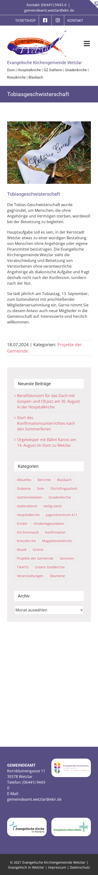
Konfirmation (55, 532)
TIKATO (23, 567)
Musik (21, 549)
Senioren (67, 558)
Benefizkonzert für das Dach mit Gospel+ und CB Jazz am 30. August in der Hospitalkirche (48, 401)
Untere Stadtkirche (50, 567)
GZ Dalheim (53, 70)
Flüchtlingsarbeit (63, 488)
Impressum (57, 867)
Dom (11, 70)
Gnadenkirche (76, 70)
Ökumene (57, 576)
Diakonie (24, 488)
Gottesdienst (27, 506)
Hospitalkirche (29, 70)
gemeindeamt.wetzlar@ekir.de (49, 10)
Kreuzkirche (16, 77)
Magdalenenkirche (57, 541)
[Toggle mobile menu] (87, 43)
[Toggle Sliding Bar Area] (93, 4)
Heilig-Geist (52, 506)
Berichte (44, 479)
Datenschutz (80, 867)
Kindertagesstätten (49, 523)
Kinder (22, 523)
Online (38, 549)
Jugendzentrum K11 (62, 515)
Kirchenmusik (28, 532)
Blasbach (36, 77)
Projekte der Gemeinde (35, 558)
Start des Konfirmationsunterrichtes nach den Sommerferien (46, 423)
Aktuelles (24, 479)
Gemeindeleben (29, 497)
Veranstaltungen (30, 576)
